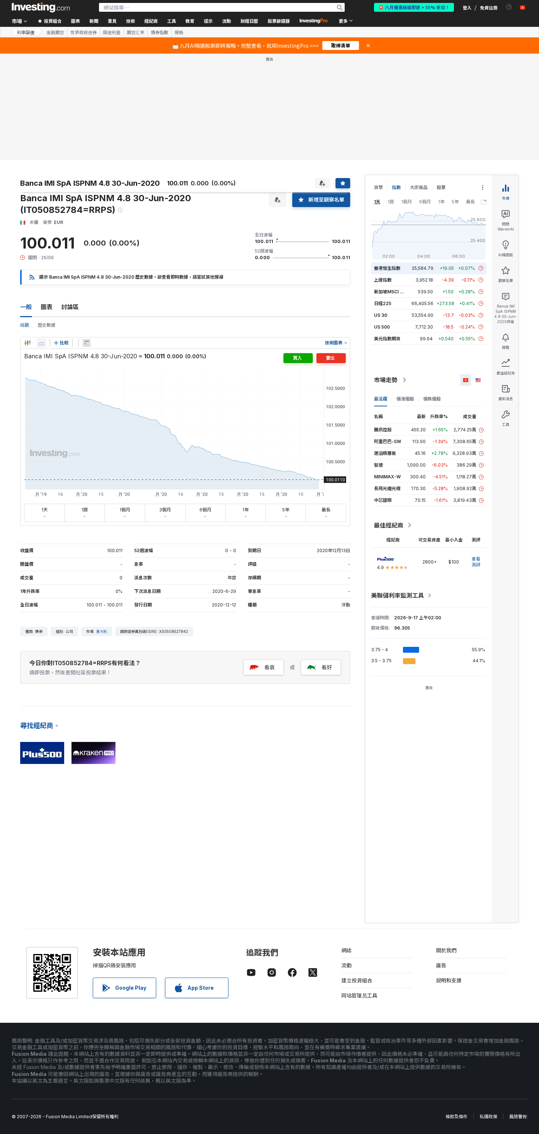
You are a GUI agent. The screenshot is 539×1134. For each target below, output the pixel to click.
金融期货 (55, 32)
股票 (441, 187)
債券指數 (159, 32)
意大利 (101, 631)
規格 (179, 32)
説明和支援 (449, 980)
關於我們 (446, 950)
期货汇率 (135, 32)
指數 (396, 187)
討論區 (70, 307)
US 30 (380, 315)
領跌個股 (432, 399)
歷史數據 (46, 325)
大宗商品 (419, 187)
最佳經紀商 (388, 525)
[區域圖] (41, 343)
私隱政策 (488, 1116)
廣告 (441, 965)
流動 (346, 965)
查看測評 (476, 562)
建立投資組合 (356, 980)
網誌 (346, 950)
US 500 (382, 327)
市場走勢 (385, 380)
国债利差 (112, 32)
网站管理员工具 (359, 995)
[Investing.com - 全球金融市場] (41, 7)
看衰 (269, 667)
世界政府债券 (83, 32)
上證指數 (383, 280)
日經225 (382, 303)
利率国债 (25, 32)
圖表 (46, 307)
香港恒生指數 (387, 268)
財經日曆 (249, 21)
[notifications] (509, 7)
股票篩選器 (279, 21)
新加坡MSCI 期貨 (391, 291)
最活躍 (380, 399)
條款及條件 (456, 1116)
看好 (327, 667)
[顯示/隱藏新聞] (86, 343)
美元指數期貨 (387, 338)
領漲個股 (405, 399)
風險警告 (518, 1116)
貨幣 (378, 187)
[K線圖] (27, 343)
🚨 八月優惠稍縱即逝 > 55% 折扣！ (414, 7)
